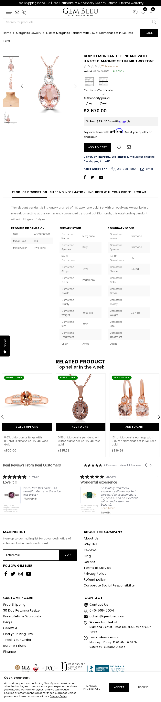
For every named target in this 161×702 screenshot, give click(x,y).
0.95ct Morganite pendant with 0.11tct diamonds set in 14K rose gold (25, 440)
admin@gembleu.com (107, 616)
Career (89, 562)
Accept (119, 687)
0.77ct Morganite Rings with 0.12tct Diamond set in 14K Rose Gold (133, 440)
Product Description (29, 192)
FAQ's (7, 622)
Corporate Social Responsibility (109, 585)
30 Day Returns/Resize (21, 610)
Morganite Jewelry (28, 33)
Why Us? (91, 544)
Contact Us (99, 604)
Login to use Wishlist (119, 147)
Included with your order (109, 192)
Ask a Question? (95, 169)
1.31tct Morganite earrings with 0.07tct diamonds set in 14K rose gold (80, 440)
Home (7, 33)
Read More (64, 508)
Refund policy (95, 579)
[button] (146, 465)
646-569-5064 (102, 610)
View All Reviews (130, 465)
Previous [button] (20, 84)
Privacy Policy (58, 696)
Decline (143, 687)
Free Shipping (14, 604)
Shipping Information (67, 192)
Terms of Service (97, 568)
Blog (87, 556)
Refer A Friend (14, 645)
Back (149, 33)
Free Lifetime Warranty (22, 616)
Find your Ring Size (18, 634)
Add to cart (27, 427)
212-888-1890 (126, 169)
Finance (9, 651)
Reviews (140, 192)
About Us (91, 538)
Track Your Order (17, 640)
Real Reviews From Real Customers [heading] (32, 465)
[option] (49, 84)
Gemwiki (10, 628)
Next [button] (73, 84)
